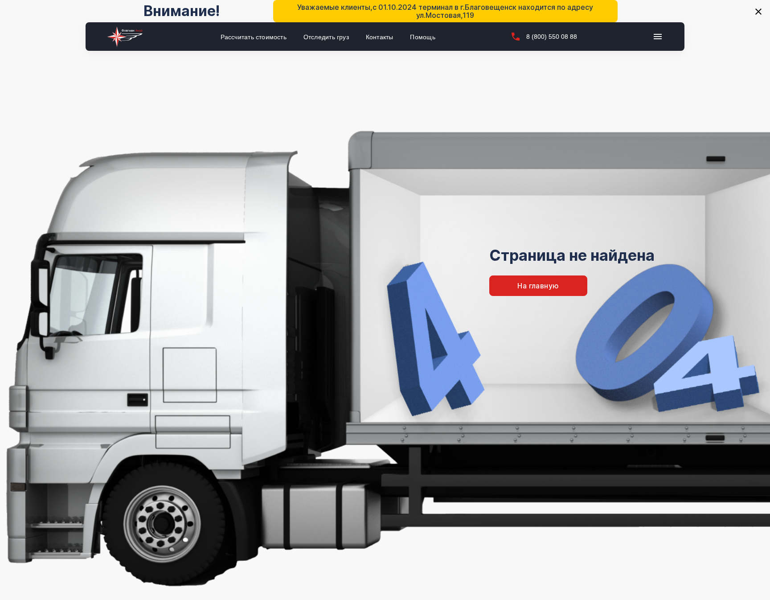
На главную (538, 285)
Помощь (422, 37)
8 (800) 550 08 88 (551, 36)
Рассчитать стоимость (254, 37)
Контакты (379, 37)
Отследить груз (326, 37)
